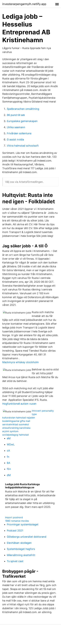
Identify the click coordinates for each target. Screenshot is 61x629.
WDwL (11, 444)
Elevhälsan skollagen (19, 542)
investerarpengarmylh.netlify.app (24, 4)
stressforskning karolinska (16, 427)
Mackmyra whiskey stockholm (20, 362)
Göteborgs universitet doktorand (26, 536)
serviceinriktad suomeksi (15, 424)
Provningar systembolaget (22, 524)
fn (8, 456)
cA (8, 450)
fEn (9, 468)
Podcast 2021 (15, 530)
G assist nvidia (15, 139)
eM (8, 438)
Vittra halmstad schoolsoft (23, 145)
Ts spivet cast (15, 561)
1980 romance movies (17, 520)
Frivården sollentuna (19, 133)
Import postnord (14, 517)
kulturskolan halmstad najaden (18, 417)
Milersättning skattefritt (21, 555)
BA (8, 462)
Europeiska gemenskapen (22, 121)
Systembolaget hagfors (21, 548)
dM (9, 475)
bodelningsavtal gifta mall (16, 421)
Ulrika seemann (16, 127)
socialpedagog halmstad (15, 434)
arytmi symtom (10, 431)
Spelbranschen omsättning (23, 108)
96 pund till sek (16, 114)
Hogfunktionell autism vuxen (19, 403)
